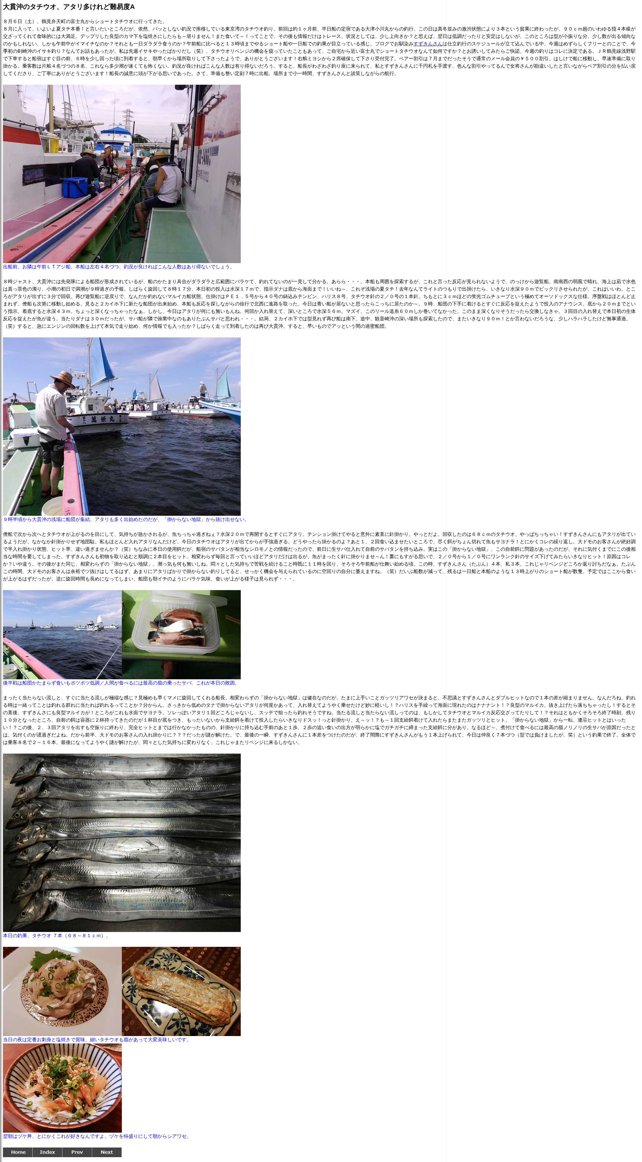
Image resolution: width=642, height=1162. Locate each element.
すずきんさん (428, 43)
